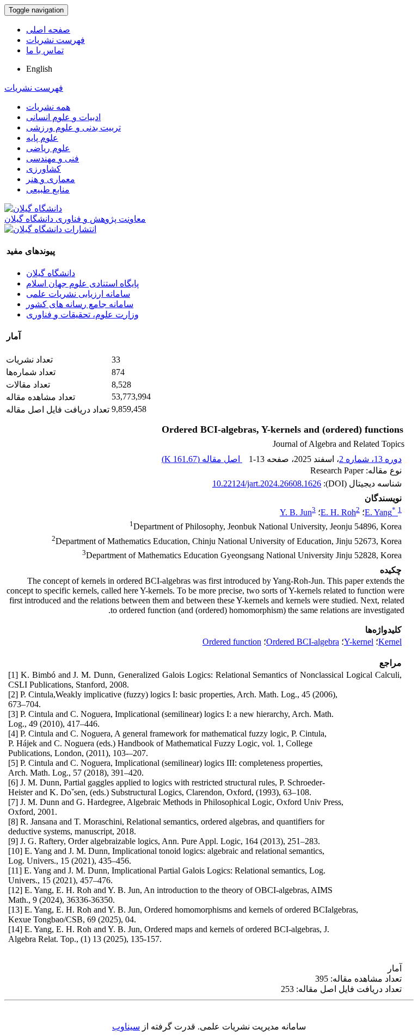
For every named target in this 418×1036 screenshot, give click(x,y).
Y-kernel (358, 641)
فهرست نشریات (55, 40)
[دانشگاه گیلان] (33, 208)
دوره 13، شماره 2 (370, 459)
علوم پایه (42, 137)
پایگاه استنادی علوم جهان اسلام (82, 283)
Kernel (390, 641)
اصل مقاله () (202, 459)
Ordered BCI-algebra (302, 641)
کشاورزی (43, 168)
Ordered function (231, 641)
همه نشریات (48, 106)
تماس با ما (45, 50)
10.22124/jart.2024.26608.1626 (266, 483)
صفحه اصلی (48, 29)
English (39, 68)
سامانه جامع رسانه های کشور (79, 304)
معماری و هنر (50, 179)
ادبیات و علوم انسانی (63, 117)
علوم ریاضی (48, 148)
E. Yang (380, 512)
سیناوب (126, 1026)
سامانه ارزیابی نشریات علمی (78, 293)
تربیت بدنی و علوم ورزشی (73, 127)
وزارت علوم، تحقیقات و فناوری (82, 314)
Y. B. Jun (296, 512)
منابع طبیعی (48, 189)
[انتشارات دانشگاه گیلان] (50, 229)
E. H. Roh (338, 512)
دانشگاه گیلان (50, 273)
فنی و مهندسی (52, 158)
